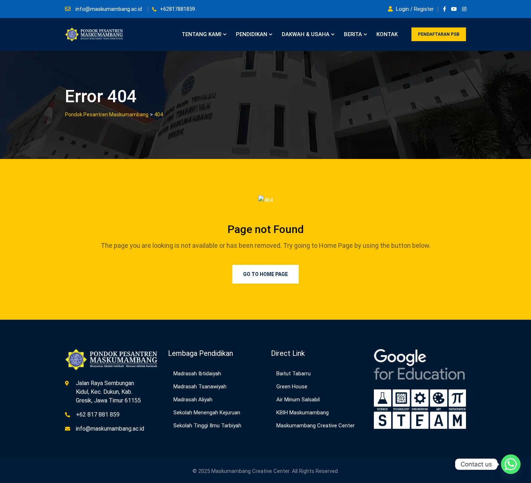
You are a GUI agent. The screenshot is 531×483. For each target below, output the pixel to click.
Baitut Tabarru (293, 373)
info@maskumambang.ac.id (108, 9)
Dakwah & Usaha (305, 34)
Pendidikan (251, 34)
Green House (291, 386)
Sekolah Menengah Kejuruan (206, 412)
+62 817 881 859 (98, 414)
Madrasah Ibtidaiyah (197, 373)
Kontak (387, 34)
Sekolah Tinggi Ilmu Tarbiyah (207, 425)
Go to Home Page (265, 274)
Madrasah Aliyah (192, 399)
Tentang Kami (201, 34)
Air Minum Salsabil (298, 399)
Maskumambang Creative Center (315, 425)
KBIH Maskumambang (302, 412)
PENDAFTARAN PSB (438, 34)
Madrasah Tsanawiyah (199, 386)
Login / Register (414, 9)
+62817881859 (177, 9)
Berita (353, 34)
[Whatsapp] (511, 464)
